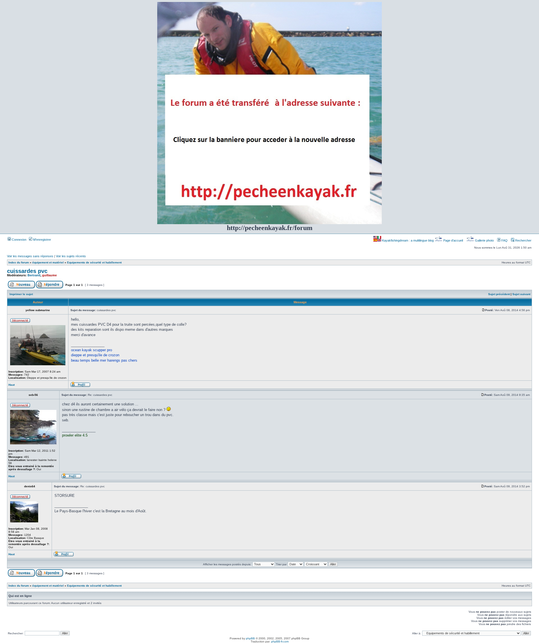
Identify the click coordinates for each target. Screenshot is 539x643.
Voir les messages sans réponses (30, 256)
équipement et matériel (48, 262)
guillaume (49, 275)
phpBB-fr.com (280, 641)
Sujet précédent (499, 294)
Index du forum (18, 262)
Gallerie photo (484, 240)
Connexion (18, 239)
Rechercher (522, 240)
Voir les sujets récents (71, 256)
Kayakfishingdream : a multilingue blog (408, 240)
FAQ (504, 240)
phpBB (250, 638)
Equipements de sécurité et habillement (94, 262)
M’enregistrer (41, 239)
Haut (11, 384)
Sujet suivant (521, 294)
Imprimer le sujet (21, 294)
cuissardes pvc (27, 271)
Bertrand (34, 275)
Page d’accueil (453, 240)
